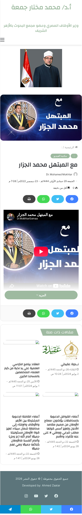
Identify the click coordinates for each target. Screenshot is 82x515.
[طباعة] (29, 199)
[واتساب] (43, 199)
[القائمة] (2, 39)
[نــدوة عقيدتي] (61, 350)
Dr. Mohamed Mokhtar (59, 174)
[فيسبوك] (72, 199)
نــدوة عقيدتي (70, 364)
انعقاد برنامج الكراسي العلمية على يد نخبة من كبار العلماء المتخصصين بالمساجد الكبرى (21, 370)
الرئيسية (70, 147)
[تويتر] (57, 199)
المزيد (42, 295)
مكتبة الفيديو (60, 155)
